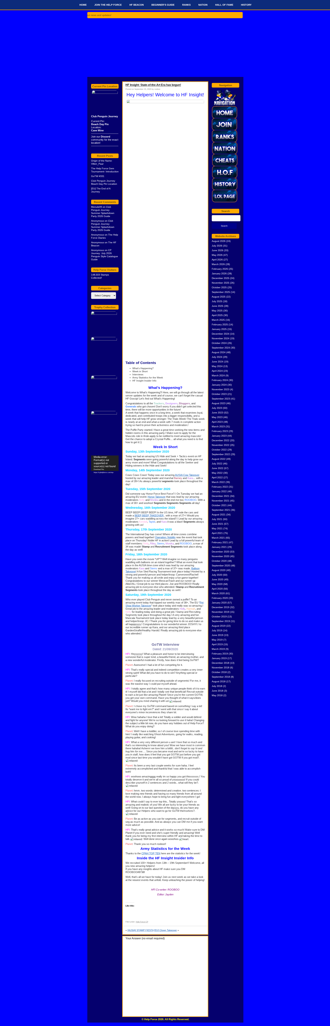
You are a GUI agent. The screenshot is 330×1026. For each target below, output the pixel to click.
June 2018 (217, 690)
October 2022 (219, 449)
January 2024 (219, 384)
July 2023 (217, 408)
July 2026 (217, 245)
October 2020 (219, 561)
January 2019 (219, 658)
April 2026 (217, 259)
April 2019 (217, 644)
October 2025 (219, 287)
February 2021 (220, 542)
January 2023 (219, 435)
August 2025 (219, 296)
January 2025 (219, 329)
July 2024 (217, 357)
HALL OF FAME (224, 4)
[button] (175, 700)
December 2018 (220, 663)
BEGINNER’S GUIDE (162, 4)
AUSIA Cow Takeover (187, 475)
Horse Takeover (157, 496)
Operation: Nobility (165, 537)
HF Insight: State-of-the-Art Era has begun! (153, 84)
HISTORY (246, 4)
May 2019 (217, 639)
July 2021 (217, 519)
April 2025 (217, 315)
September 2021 (221, 510)
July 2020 (217, 574)
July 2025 (217, 301)
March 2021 (218, 537)
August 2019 (219, 625)
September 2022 (221, 454)
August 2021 (219, 514)
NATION (202, 4)
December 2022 (220, 440)
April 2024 (217, 370)
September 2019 (221, 621)
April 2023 (217, 421)
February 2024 (220, 380)
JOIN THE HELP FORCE (108, 4)
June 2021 (217, 523)
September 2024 (221, 347)
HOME (83, 4)
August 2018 (219, 681)
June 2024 (217, 361)
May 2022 (217, 472)
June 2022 (217, 468)
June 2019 (217, 635)
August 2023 (219, 403)
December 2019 (220, 607)
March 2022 (218, 482)
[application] (105, 463)
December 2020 (220, 551)
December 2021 (220, 496)
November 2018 (220, 667)
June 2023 (217, 412)
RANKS (186, 4)
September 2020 (221, 565)
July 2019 (217, 630)
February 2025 (220, 324)
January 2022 (219, 491)
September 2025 (221, 292)
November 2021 (220, 500)
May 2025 (217, 310)
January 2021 (219, 547)
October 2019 (219, 616)
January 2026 (219, 273)
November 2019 (220, 612)
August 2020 (219, 570)
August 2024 (219, 352)
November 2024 (220, 338)
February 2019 (220, 653)
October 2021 (219, 505)
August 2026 (219, 241)
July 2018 (217, 686)
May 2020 (217, 584)
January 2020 (219, 602)
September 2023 (221, 398)
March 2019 (218, 649)
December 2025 (220, 278)
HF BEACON (136, 4)
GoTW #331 (97, 176)
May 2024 (217, 366)
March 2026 (218, 264)
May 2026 (217, 255)
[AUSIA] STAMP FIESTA (140, 930)
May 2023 (217, 417)
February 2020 (220, 598)
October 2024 (219, 343)
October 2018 (219, 672)
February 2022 (220, 486)
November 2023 (220, 389)
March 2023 (218, 426)
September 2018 (221, 676)
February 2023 (220, 431)
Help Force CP (142, 922)
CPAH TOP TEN (150, 853)
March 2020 (218, 593)
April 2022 (217, 477)
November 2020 (220, 556)
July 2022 (217, 463)
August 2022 (219, 459)
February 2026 (220, 268)
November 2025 (220, 282)
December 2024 (220, 333)
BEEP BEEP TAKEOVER (149, 515)
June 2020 (217, 579)
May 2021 (217, 528)
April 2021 (217, 533)
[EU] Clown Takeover (165, 930)
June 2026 (217, 250)
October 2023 (219, 394)
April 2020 (217, 588)
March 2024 (218, 375)
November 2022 (220, 445)
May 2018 (217, 695)
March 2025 (218, 319)
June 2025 (217, 306)
